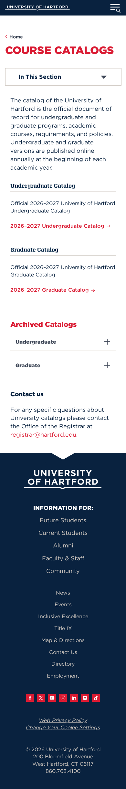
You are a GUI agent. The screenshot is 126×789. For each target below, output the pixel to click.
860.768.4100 (63, 771)
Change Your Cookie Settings (63, 727)
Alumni (63, 545)
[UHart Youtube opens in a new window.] (52, 698)
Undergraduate (36, 342)
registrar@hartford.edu (43, 434)
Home (16, 37)
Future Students (63, 520)
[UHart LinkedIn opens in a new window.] (74, 698)
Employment (63, 675)
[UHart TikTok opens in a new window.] (96, 698)
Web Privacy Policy (63, 720)
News (63, 592)
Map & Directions (63, 640)
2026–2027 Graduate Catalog (50, 289)
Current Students (63, 532)
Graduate (28, 365)
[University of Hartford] (37, 8)
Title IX (63, 628)
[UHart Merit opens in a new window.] (85, 698)
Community (63, 571)
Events (63, 604)
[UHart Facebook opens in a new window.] (30, 698)
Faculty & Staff (63, 558)
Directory (63, 663)
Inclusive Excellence (63, 616)
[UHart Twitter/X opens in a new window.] (41, 698)
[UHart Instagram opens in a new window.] (63, 698)
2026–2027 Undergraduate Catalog (58, 226)
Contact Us (63, 652)
